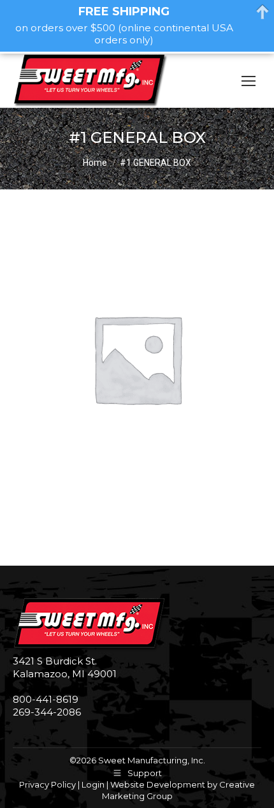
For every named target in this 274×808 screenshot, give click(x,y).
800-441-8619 (45, 699)
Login (93, 784)
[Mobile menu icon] (248, 81)
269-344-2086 (47, 712)
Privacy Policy (47, 784)
